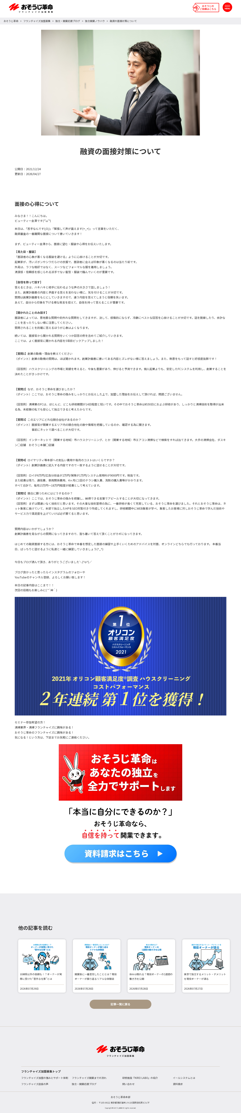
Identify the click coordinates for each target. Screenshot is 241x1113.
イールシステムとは (184, 1078)
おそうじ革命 (11, 21)
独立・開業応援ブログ (67, 21)
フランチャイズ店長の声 (34, 1084)
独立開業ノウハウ (95, 21)
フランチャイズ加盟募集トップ (41, 1071)
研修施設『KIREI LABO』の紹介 (140, 1078)
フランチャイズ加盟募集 (36, 21)
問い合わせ (128, 1084)
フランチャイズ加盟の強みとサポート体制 (44, 1078)
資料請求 (178, 1084)
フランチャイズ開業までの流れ (89, 1078)
